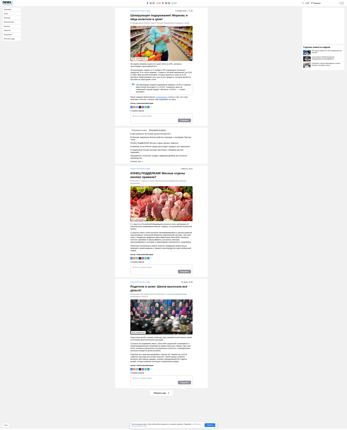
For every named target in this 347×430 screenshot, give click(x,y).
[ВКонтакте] (131, 107)
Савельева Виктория (144, 103)
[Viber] (143, 107)
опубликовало (161, 97)
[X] (140, 107)
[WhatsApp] (145, 107)
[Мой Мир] (148, 107)
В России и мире (144, 11)
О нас (6, 425)
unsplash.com (140, 332)
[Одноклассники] (134, 107)
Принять (210, 425)
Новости (133, 11)
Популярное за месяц (157, 130)
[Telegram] (137, 107)
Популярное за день (139, 130)
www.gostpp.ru (140, 219)
